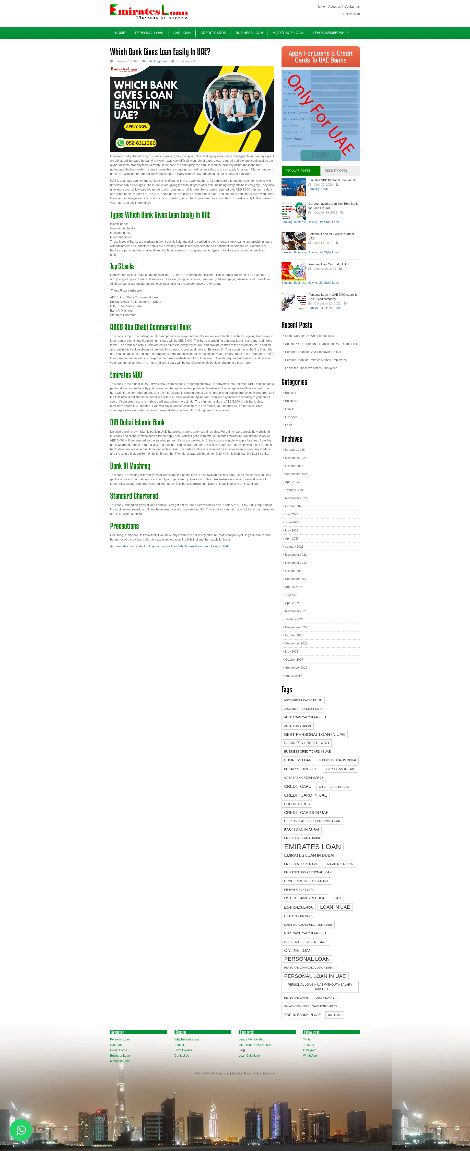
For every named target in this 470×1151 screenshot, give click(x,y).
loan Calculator (298, 907)
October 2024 (294, 466)
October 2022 (294, 571)
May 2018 (291, 651)
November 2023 (296, 498)
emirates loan (126, 546)
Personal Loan (149, 33)
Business (300, 222)
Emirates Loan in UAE (301, 864)
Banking (154, 61)
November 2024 (296, 458)
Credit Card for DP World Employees (309, 336)
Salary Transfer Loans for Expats (310, 1006)
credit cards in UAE (306, 812)
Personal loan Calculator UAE (328, 264)
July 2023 (291, 514)
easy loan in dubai (301, 830)
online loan (169, 546)
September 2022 (296, 579)
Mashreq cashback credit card (308, 924)
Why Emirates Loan (187, 1039)
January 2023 (294, 546)
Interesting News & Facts (255, 1045)
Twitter (307, 1039)
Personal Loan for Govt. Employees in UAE (313, 352)
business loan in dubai (337, 760)
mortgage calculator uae (306, 933)
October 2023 (294, 506)
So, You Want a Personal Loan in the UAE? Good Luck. (321, 344)
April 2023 (292, 538)
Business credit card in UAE (307, 751)
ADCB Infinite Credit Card (303, 708)
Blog (242, 1050)
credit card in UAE (305, 795)
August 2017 (293, 675)
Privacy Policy (252, 1073)
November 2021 (296, 611)
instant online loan (148, 546)
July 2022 (291, 595)
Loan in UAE (335, 907)
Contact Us (182, 1055)
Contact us (352, 6)
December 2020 (296, 627)
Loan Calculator (249, 1055)
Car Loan (182, 33)
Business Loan (249, 33)
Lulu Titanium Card (298, 916)
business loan (297, 760)
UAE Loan (334, 1015)
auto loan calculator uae (306, 717)
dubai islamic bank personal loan (312, 821)
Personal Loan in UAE (315, 976)
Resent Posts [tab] (336, 170)
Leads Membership (330, 33)
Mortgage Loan (288, 33)
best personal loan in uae (314, 734)
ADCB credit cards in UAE (303, 700)
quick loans (325, 997)
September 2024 (296, 474)
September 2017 (296, 667)
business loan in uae (301, 769)
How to (312, 222)
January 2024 (294, 490)
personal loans (296, 997)
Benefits (180, 1045)
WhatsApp (310, 1055)
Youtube (308, 1045)
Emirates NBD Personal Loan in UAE (333, 180)
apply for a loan (239, 169)
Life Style (324, 222)
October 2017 (294, 659)
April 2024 (292, 482)
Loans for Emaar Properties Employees (311, 368)
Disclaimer (269, 1073)
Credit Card (298, 786)
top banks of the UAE (162, 275)
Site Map (237, 1073)
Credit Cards (213, 33)
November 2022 (296, 562)
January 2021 (294, 619)
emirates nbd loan (339, 863)
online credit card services (305, 941)
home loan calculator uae (306, 881)
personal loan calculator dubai (309, 967)
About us (334, 6)
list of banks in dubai (304, 898)
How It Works (183, 1050)
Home (321, 6)
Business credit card (306, 743)
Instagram (309, 1050)
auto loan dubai (297, 726)
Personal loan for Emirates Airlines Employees (316, 360)
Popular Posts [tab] (297, 170)
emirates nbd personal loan (308, 872)
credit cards (297, 804)
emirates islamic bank (302, 838)
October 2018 (294, 635)
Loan (164, 61)
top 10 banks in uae (302, 1015)
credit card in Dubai (334, 786)
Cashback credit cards (304, 777)
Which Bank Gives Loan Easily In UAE (203, 546)
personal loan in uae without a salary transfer (320, 987)
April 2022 (292, 603)
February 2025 (295, 449)
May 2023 (291, 530)
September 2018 (296, 643)
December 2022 (296, 554)
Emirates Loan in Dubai (309, 855)
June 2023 (292, 522)
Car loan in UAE (340, 769)
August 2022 (293, 587)
